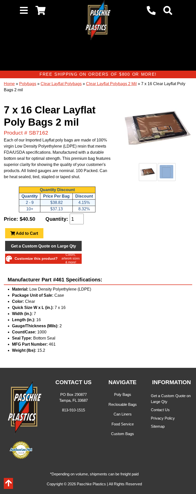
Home (9, 84)
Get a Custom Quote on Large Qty (43, 246)
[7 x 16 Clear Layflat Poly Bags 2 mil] (157, 128)
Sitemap (158, 426)
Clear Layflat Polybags (61, 84)
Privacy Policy (163, 418)
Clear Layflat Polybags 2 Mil (111, 84)
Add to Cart (26, 233)
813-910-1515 (73, 410)
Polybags (27, 84)
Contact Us (160, 410)
